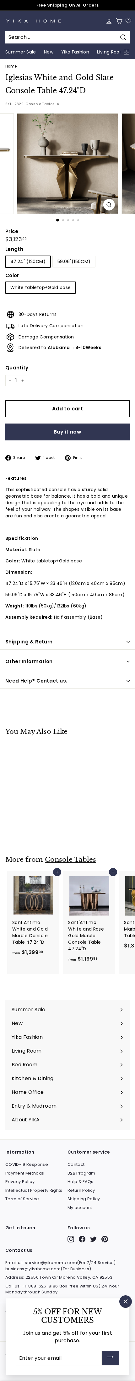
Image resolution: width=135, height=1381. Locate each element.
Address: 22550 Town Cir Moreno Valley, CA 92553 (58, 1277)
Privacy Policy (20, 1182)
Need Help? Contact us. (36, 681)
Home (11, 66)
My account (80, 1208)
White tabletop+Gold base (40, 287)
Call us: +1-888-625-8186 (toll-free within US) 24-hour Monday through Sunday (62, 1289)
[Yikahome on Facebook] (82, 1239)
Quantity (17, 367)
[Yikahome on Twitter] (93, 1239)
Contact (76, 1164)
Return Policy (81, 1190)
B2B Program (81, 1173)
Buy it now (67, 431)
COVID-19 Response (26, 1164)
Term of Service (22, 1199)
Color (12, 275)
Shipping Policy (84, 1199)
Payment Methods (24, 1173)
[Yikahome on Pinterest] (104, 1239)
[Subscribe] (110, 1358)
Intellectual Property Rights (33, 1190)
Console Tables (70, 860)
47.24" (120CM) (28, 261)
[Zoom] (109, 205)
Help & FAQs (81, 1182)
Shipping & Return (28, 641)
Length (14, 249)
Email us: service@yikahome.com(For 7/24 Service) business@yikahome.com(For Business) (60, 1266)
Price (12, 231)
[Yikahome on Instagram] (71, 1239)
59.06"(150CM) (74, 261)
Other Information (28, 661)
